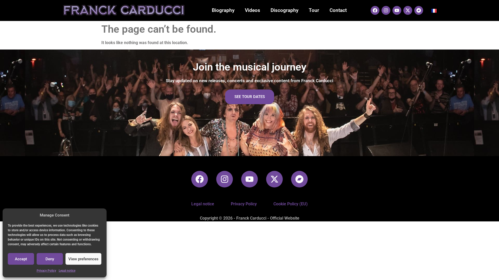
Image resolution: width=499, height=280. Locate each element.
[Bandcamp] (418, 10)
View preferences (83, 259)
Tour (314, 10)
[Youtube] (396, 10)
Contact (338, 10)
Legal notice (67, 270)
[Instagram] (386, 10)
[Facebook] (375, 10)
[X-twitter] (407, 10)
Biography (223, 10)
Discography (284, 10)
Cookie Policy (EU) (290, 203)
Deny (49, 259)
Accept (21, 259)
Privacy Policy (46, 270)
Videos (252, 10)
